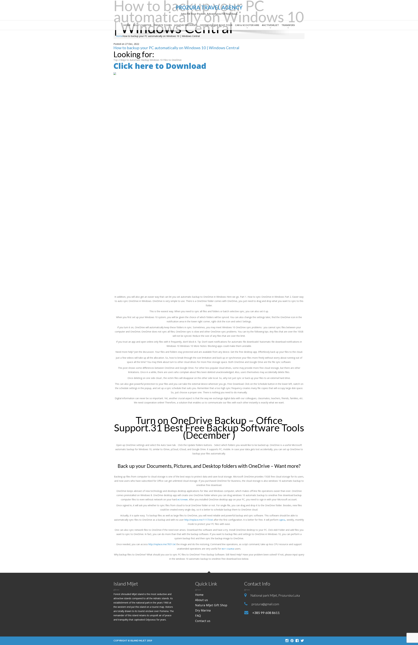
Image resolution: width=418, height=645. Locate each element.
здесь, (282, 519)
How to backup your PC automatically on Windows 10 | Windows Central (176, 47)
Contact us (202, 621)
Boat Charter (142, 25)
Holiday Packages (185, 25)
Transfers (288, 25)
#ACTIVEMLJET (270, 25)
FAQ (198, 616)
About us (201, 600)
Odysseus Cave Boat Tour (216, 25)
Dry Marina (203, 610)
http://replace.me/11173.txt (198, 519)
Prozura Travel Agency (209, 10)
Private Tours (163, 25)
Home (127, 25)
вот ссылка (228, 548)
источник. (182, 499)
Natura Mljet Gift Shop (211, 605)
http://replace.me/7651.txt (162, 544)
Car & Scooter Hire (247, 25)
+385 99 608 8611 (266, 613)
